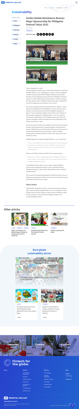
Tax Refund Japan (27, 379)
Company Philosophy (46, 376)
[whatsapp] (46, 34)
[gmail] (49, 34)
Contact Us (68, 379)
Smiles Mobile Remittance (26, 373)
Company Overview (48, 379)
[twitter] (41, 34)
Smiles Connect (26, 390)
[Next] (60, 272)
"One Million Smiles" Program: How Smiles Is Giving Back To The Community (39, 278)
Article (65, 7)
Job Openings (68, 376)
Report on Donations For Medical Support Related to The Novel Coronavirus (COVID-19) (19, 232)
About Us (52, 7)
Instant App (25, 382)
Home (45, 7)
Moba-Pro (25, 376)
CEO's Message (47, 373)
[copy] (52, 34)
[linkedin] (44, 34)
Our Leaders (47, 382)
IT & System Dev (26, 388)
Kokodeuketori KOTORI (26, 385)
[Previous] (18, 272)
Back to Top (17, 17)
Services (25, 370)
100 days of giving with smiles (57, 231)
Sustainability (59, 7)
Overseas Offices (48, 384)
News (66, 370)
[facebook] (38, 34)
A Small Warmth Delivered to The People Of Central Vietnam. (39, 232)
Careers (67, 373)
